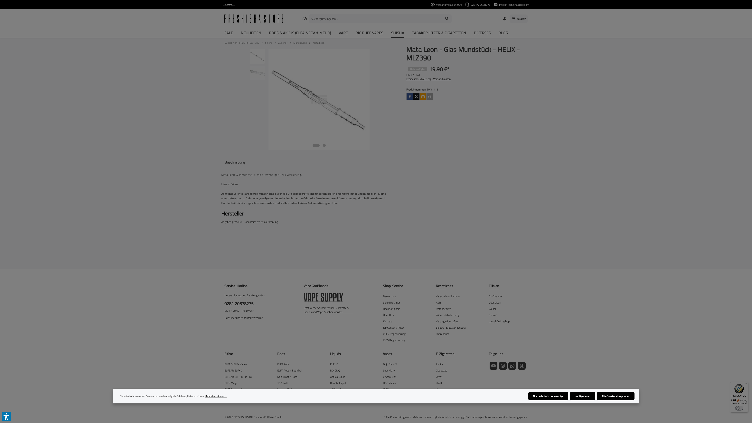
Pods (281, 353)
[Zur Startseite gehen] (253, 18)
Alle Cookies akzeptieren (616, 396)
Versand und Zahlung (448, 296)
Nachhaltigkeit (391, 309)
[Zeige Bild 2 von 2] (324, 145)
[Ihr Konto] (504, 18)
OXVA (439, 377)
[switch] (739, 408)
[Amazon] (522, 366)
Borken (493, 315)
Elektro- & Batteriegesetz (450, 327)
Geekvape (441, 370)
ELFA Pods (283, 364)
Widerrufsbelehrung (447, 315)
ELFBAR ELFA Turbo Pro (238, 377)
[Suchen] (304, 18)
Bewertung (389, 296)
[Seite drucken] (430, 96)
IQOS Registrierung (394, 340)
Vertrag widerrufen (447, 321)
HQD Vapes (389, 383)
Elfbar (228, 353)
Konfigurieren (582, 396)
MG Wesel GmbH (272, 417)
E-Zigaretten (445, 353)
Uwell (439, 383)
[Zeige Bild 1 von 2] (316, 145)
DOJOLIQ (335, 370)
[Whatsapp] (512, 366)
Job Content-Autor (393, 327)
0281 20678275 (239, 303)
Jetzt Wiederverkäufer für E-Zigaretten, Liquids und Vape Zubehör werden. (326, 310)
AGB (438, 302)
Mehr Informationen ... (216, 396)
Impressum (442, 334)
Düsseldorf (495, 302)
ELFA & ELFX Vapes (235, 364)
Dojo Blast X (390, 364)
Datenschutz (443, 309)
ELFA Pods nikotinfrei (289, 370)
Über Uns (388, 315)
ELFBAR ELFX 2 (233, 370)
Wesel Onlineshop (499, 321)
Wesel (492, 309)
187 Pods (282, 383)
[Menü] (745, 384)
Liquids (335, 353)
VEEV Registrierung (394, 334)
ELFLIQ (334, 364)
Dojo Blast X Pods (287, 377)
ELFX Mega (230, 383)
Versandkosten (447, 417)
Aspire (439, 364)
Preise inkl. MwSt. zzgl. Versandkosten (428, 79)
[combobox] (376, 18)
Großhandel (495, 296)
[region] (309, 99)
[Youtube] (493, 366)
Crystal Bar (389, 377)
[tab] (235, 162)
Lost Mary (389, 370)
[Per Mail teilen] (423, 96)
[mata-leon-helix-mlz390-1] (319, 99)
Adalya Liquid (337, 377)
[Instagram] (503, 366)
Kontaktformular (253, 318)
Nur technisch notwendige (548, 396)
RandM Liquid (338, 383)
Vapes (387, 353)
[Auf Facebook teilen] (410, 96)
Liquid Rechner (391, 302)
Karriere (387, 321)
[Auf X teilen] (416, 96)
